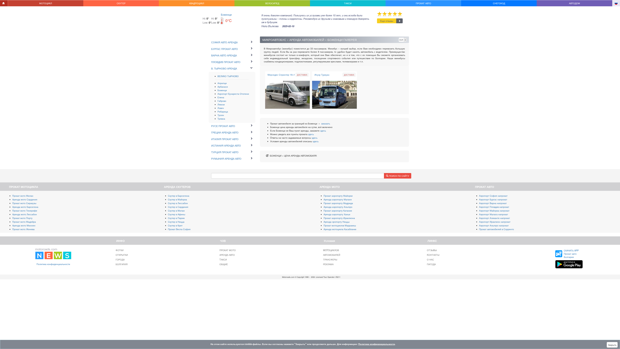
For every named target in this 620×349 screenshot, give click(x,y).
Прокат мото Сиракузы (24, 203)
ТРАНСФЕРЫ (330, 259)
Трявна (221, 118)
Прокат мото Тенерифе (24, 210)
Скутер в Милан (176, 210)
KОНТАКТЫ (433, 254)
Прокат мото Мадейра (24, 221)
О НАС (430, 259)
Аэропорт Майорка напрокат (494, 210)
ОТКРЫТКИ (122, 254)
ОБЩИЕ (223, 264)
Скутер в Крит (175, 225)
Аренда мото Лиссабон (24, 214)
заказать (325, 123)
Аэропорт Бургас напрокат (493, 199)
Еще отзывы (386, 20)
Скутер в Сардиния (178, 206)
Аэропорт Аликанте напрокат (494, 218)
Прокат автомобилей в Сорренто (496, 229)
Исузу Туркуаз (322, 74)
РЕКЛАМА (328, 264)
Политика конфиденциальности (53, 264)
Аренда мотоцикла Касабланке (340, 229)
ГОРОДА (120, 259)
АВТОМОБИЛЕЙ (331, 254)
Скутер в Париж (176, 218)
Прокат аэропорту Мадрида (338, 203)
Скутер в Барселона (178, 195)
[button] (45, 3)
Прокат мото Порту (22, 218)
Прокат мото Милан (22, 195)
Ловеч (220, 108)
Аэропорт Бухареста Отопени (233, 93)
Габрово (221, 100)
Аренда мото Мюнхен (23, 225)
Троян (220, 115)
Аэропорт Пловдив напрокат (494, 206)
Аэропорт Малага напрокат (493, 214)
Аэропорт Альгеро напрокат (494, 225)
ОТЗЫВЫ (432, 250)
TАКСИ (223, 259)
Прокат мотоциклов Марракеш (340, 225)
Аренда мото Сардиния (24, 199)
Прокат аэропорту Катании (338, 210)
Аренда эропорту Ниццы (337, 221)
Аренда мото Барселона (25, 206)
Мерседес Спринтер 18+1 (281, 74)
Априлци (222, 83)
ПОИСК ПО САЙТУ (398, 175)
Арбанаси (222, 86)
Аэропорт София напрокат (493, 195)
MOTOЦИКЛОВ (331, 250)
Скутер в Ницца (176, 221)
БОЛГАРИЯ (122, 264)
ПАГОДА (431, 264)
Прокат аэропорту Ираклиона (339, 218)
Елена (220, 97)
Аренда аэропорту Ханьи (337, 214)
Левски (221, 104)
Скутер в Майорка (177, 199)
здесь (323, 130)
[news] (53, 253)
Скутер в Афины (176, 214)
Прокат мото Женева (23, 229)
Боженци (226, 14)
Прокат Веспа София (179, 229)
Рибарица (222, 111)
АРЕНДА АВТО (227, 254)
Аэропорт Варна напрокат (493, 203)
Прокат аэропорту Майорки (338, 195)
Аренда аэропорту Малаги (338, 199)
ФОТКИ (120, 250)
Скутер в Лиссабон (178, 203)
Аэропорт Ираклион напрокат (494, 221)
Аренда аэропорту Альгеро (338, 206)
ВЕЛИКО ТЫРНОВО (228, 76)
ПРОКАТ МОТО (227, 250)
